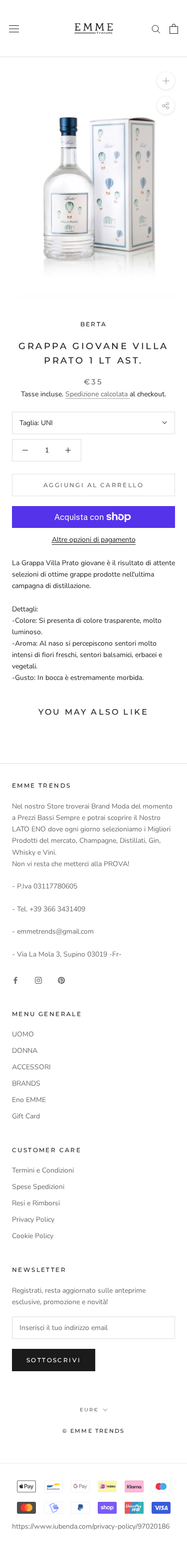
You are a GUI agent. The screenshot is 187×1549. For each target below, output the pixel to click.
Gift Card (26, 1116)
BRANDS (26, 1083)
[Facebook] (15, 979)
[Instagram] (38, 979)
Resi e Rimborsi (36, 1203)
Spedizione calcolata (97, 394)
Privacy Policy (33, 1219)
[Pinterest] (61, 979)
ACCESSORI (31, 1067)
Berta (93, 324)
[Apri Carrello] (174, 29)
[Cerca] (156, 28)
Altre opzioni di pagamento (94, 539)
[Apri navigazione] (14, 28)
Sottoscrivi (53, 1360)
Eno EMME (29, 1100)
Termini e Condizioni (43, 1170)
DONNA (24, 1050)
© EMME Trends (93, 1430)
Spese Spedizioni (38, 1186)
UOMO (23, 1034)
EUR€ (89, 1409)
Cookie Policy (32, 1236)
